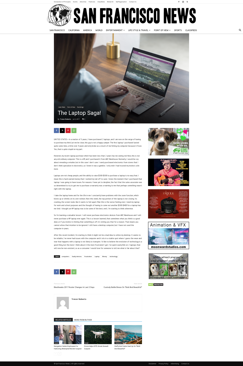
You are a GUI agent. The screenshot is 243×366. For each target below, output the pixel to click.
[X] (187, 2)
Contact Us (132, 2)
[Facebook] (179, 2)
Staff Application (121, 2)
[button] (240, 30)
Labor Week (61, 107)
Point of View (161, 30)
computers (65, 256)
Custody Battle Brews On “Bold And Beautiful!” (123, 287)
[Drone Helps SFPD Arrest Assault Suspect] (98, 334)
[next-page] (59, 353)
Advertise (83, 2)
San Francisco (57, 30)
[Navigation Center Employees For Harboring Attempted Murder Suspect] (68, 334)
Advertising (175, 364)
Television (118, 343)
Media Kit (110, 2)
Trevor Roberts (65, 119)
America (87, 30)
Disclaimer (152, 364)
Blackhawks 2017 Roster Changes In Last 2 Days (74, 287)
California (74, 30)
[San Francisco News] (121, 15)
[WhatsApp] (73, 130)
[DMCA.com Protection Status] (155, 285)
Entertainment (114, 30)
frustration (88, 256)
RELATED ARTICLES (63, 320)
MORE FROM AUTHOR (83, 320)
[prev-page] (55, 353)
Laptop (97, 256)
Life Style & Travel (138, 30)
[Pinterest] (68, 130)
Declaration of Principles (62, 2)
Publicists (92, 2)
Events (75, 2)
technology (114, 256)
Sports (178, 30)
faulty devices (77, 256)
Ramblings (80, 107)
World (99, 30)
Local (56, 343)
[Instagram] (183, 2)
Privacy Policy (163, 364)
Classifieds (191, 30)
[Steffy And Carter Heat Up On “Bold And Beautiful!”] (128, 334)
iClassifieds (101, 2)
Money (104, 256)
